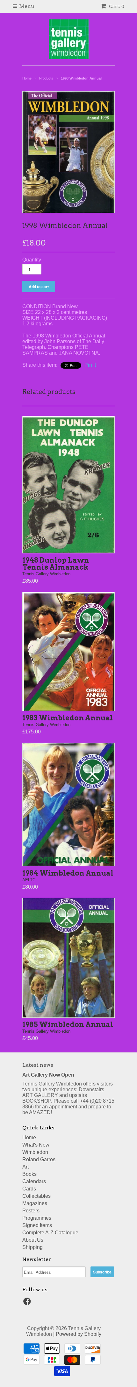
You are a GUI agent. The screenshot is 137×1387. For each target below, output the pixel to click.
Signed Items (37, 1225)
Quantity (31, 259)
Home (29, 1137)
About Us (32, 1240)
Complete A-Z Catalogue (50, 1232)
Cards (29, 1188)
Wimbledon (35, 1152)
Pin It (90, 365)
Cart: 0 (116, 6)
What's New (35, 1145)
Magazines (34, 1203)
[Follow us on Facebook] (28, 1303)
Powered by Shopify (78, 1334)
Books (29, 1174)
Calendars (34, 1181)
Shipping (32, 1247)
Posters (31, 1210)
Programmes (36, 1218)
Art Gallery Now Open (48, 1075)
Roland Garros (38, 1159)
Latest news (37, 1065)
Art (25, 1166)
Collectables (36, 1196)
